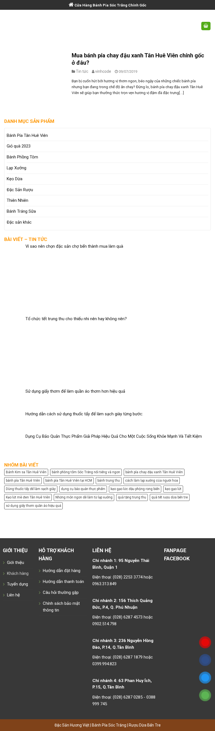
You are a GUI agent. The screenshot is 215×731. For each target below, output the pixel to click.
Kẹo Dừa (14, 178)
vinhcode (103, 71)
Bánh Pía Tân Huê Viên (27, 135)
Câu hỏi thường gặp (61, 592)
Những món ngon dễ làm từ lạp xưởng (84, 497)
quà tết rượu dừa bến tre (169, 497)
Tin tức (82, 71)
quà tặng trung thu (132, 497)
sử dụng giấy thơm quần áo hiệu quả (33, 506)
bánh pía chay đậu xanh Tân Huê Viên (154, 472)
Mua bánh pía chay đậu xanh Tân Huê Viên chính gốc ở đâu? (138, 59)
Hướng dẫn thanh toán (63, 581)
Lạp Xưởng (16, 167)
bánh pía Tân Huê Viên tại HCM (68, 480)
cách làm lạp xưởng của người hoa (151, 480)
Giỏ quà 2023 (19, 146)
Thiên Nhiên (17, 200)
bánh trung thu (108, 480)
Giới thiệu (15, 562)
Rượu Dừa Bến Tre (145, 725)
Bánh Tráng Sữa (21, 211)
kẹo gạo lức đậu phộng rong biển (135, 489)
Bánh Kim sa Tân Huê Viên (26, 472)
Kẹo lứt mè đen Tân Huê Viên (28, 497)
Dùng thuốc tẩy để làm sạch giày (31, 489)
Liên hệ (13, 595)
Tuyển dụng (17, 584)
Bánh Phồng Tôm (22, 157)
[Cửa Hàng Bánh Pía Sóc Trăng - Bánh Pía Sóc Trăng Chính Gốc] (107, 26)
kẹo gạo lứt (173, 489)
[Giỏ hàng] (206, 26)
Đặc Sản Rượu (20, 189)
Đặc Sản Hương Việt (72, 725)
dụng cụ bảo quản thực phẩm (83, 489)
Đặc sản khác (19, 222)
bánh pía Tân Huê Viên (23, 480)
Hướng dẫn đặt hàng (61, 570)
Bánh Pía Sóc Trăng (109, 725)
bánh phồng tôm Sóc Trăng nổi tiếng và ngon (86, 472)
